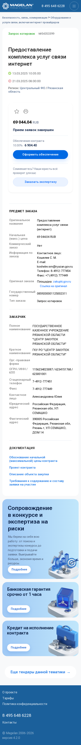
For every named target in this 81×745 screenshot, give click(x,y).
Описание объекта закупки (29, 474)
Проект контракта (22, 467)
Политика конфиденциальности (24, 704)
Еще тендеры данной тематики (40, 672)
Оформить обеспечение (40, 154)
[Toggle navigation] (74, 6)
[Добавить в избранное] (16, 111)
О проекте (9, 692)
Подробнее (19, 569)
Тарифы (8, 698)
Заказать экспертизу (40, 182)
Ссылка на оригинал (53, 286)
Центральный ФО (32, 88)
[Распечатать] (25, 111)
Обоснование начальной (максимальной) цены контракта (33, 459)
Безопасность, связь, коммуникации (24, 17)
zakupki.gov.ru (62, 281)
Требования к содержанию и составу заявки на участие (36, 482)
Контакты (9, 722)
